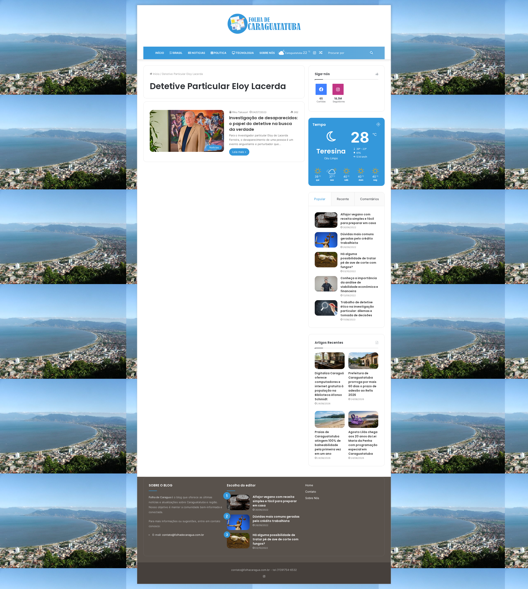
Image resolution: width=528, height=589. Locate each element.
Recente (343, 199)
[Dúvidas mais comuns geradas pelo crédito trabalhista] (326, 240)
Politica (219, 52)
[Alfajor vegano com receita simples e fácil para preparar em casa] (326, 220)
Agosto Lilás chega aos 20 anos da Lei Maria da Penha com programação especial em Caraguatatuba (362, 443)
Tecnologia (244, 52)
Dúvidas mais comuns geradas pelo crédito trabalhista (357, 238)
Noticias (198, 52)
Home (309, 485)
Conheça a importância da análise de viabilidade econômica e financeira (359, 284)
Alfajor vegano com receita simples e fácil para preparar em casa (358, 218)
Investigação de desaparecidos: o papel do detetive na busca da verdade (263, 123)
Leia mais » (239, 151)
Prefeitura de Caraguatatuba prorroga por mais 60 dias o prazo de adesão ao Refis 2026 (362, 384)
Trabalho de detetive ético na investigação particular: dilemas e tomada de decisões (357, 308)
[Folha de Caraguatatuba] (264, 23)
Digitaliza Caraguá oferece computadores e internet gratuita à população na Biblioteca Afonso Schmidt (329, 386)
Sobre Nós (267, 52)
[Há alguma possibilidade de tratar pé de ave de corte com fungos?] (326, 259)
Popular (319, 199)
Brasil (177, 52)
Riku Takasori (240, 112)
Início (159, 52)
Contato (310, 491)
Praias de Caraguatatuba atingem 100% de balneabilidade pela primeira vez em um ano (328, 443)
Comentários (369, 199)
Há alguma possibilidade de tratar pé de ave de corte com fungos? (358, 260)
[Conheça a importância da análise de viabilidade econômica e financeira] (326, 284)
